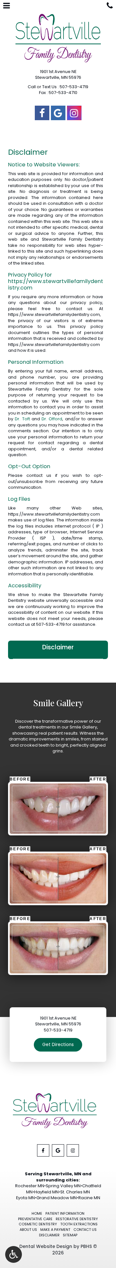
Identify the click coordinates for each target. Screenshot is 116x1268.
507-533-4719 (50, 624)
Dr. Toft (22, 419)
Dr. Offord (52, 419)
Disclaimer (58, 647)
